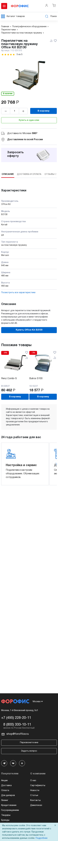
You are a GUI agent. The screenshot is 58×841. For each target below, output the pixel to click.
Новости (34, 790)
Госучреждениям (10, 810)
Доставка (6, 785)
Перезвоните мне (29, 742)
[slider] (8, 54)
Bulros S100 (36, 378)
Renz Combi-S (9, 378)
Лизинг (4, 800)
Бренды (5, 820)
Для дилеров (8, 795)
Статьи (34, 795)
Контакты (35, 800)
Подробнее (41, 838)
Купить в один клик (29, 120)
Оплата (5, 790)
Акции (4, 780)
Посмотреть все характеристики (18, 293)
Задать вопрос (29, 751)
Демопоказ (36, 805)
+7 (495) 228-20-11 (16, 718)
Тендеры (5, 815)
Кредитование (8, 805)
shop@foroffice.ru (17, 734)
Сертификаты (37, 785)
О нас (33, 780)
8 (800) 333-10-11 (17, 724)
